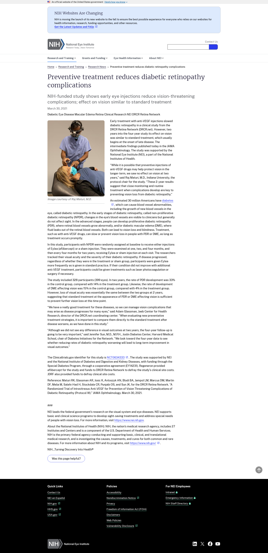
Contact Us (211, 42)
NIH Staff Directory (177, 503)
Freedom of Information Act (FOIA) (127, 509)
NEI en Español (56, 498)
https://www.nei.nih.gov (129, 420)
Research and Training (71, 66)
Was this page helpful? (66, 458)
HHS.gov (52, 509)
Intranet (170, 492)
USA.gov (52, 514)
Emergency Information (179, 498)
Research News (97, 66)
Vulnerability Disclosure (120, 525)
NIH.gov (52, 503)
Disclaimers (113, 514)
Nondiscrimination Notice (121, 498)
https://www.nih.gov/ (143, 443)
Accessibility (114, 492)
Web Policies (114, 520)
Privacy (111, 503)
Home (50, 66)
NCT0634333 (116, 357)
